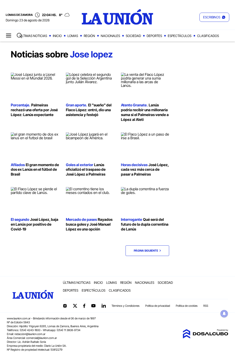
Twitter (75, 306)
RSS (205, 305)
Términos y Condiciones (126, 305)
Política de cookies (187, 305)
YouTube (93, 305)
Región (89, 36)
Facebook (84, 306)
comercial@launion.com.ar (41, 338)
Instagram (65, 306)
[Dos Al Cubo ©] (205, 337)
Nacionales (110, 36)
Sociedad (133, 36)
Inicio (57, 36)
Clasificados (208, 36)
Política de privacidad (157, 305)
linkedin (103, 306)
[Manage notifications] (224, 313)
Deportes (154, 36)
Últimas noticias (33, 36)
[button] (214, 17)
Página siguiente (146, 250)
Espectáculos (179, 36)
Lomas (72, 36)
